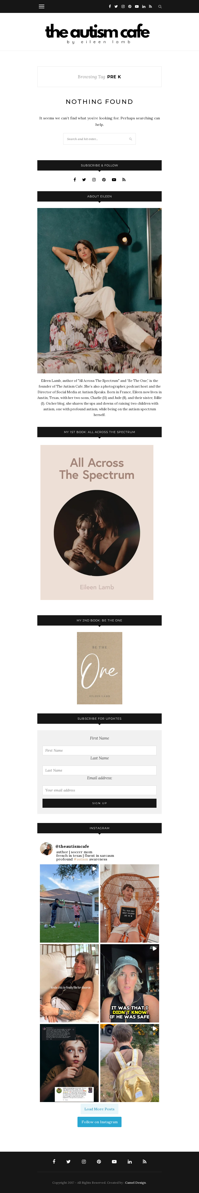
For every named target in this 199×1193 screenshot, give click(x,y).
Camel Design (135, 1182)
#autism (81, 859)
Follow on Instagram (100, 1122)
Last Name (99, 758)
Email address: (99, 777)
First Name (99, 738)
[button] (69, 903)
